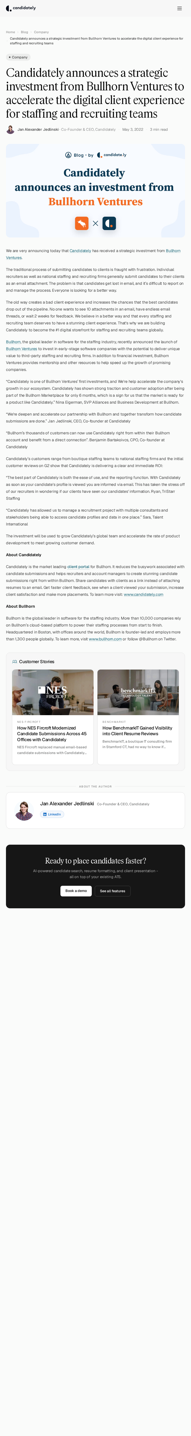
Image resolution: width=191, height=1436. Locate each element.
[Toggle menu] (179, 8)
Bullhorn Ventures (21, 348)
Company (41, 32)
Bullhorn (13, 341)
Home (10, 32)
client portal (78, 566)
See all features (112, 891)
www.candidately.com (143, 594)
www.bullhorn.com (105, 639)
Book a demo (76, 890)
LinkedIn (54, 814)
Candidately (80, 250)
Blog (24, 32)
